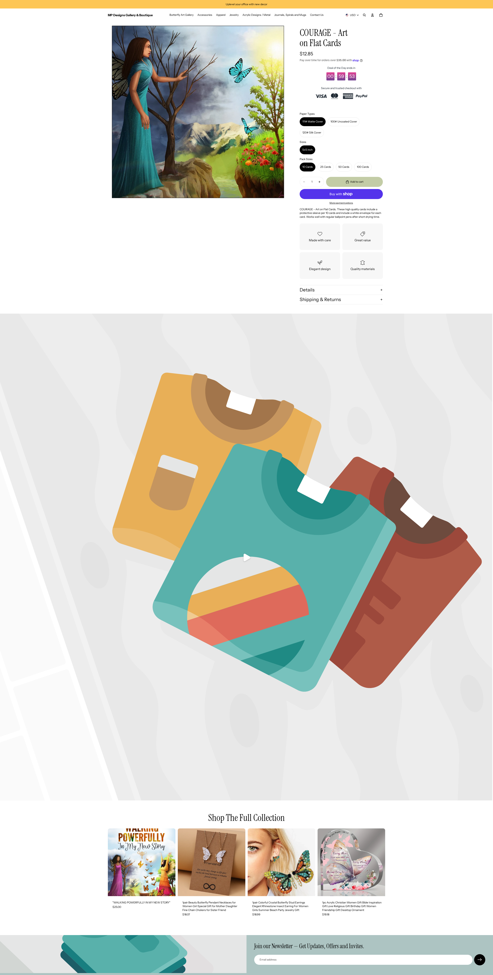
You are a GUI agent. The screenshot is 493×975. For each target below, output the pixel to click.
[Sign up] (479, 959)
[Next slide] (169, 862)
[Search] (364, 15)
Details (307, 290)
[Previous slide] (113, 862)
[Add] (169, 890)
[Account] (372, 15)
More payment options (341, 203)
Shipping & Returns (320, 299)
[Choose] (239, 890)
